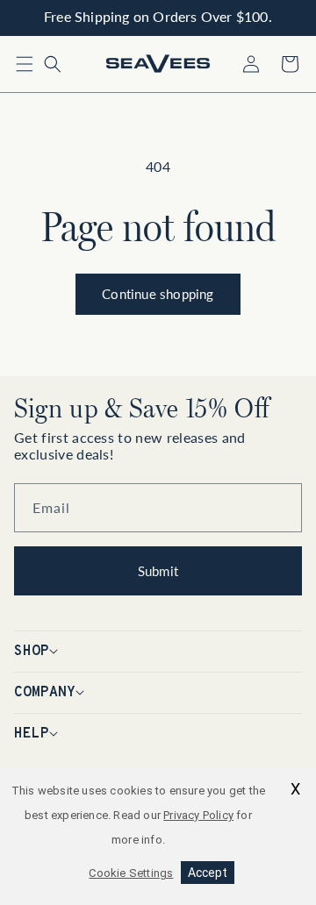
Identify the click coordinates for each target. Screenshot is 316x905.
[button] (24, 64)
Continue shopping (157, 294)
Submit (158, 571)
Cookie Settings (131, 873)
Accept (207, 873)
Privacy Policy (198, 815)
